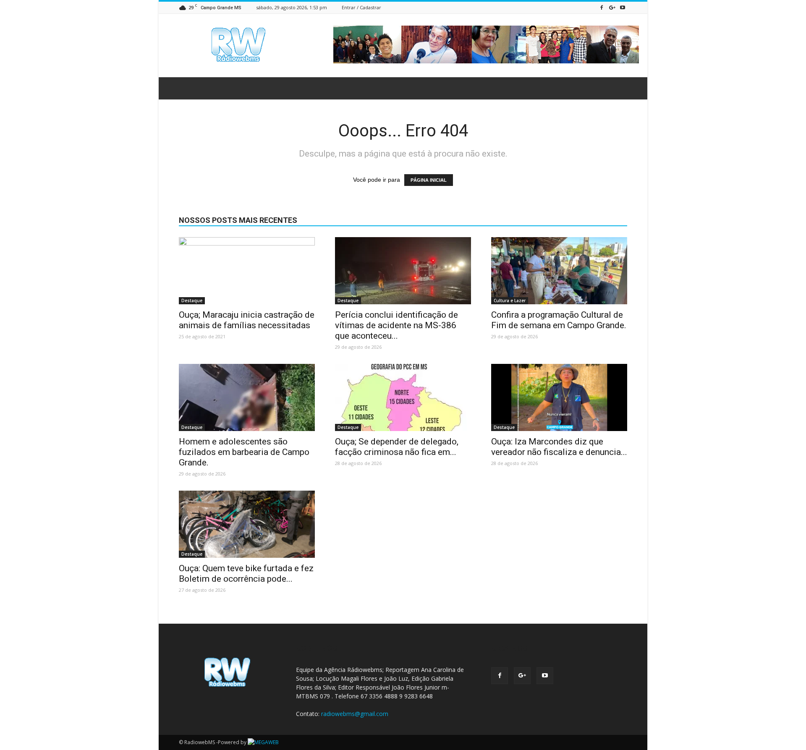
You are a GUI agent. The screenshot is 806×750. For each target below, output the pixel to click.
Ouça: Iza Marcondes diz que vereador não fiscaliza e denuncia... (559, 446)
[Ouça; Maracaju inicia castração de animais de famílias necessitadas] (247, 270)
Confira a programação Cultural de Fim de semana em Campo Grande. (558, 320)
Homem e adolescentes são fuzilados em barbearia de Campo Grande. (244, 452)
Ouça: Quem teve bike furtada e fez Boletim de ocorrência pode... (246, 573)
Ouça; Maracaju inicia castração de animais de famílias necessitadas (246, 320)
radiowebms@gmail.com (354, 714)
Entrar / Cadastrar (361, 7)
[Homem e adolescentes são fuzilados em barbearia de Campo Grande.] (247, 397)
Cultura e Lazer (510, 300)
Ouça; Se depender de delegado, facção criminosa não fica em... (396, 446)
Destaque (191, 300)
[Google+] (612, 7)
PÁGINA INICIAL (429, 180)
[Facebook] (601, 7)
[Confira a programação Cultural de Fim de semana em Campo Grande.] (559, 270)
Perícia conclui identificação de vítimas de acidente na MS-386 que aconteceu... (396, 325)
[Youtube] (622, 7)
